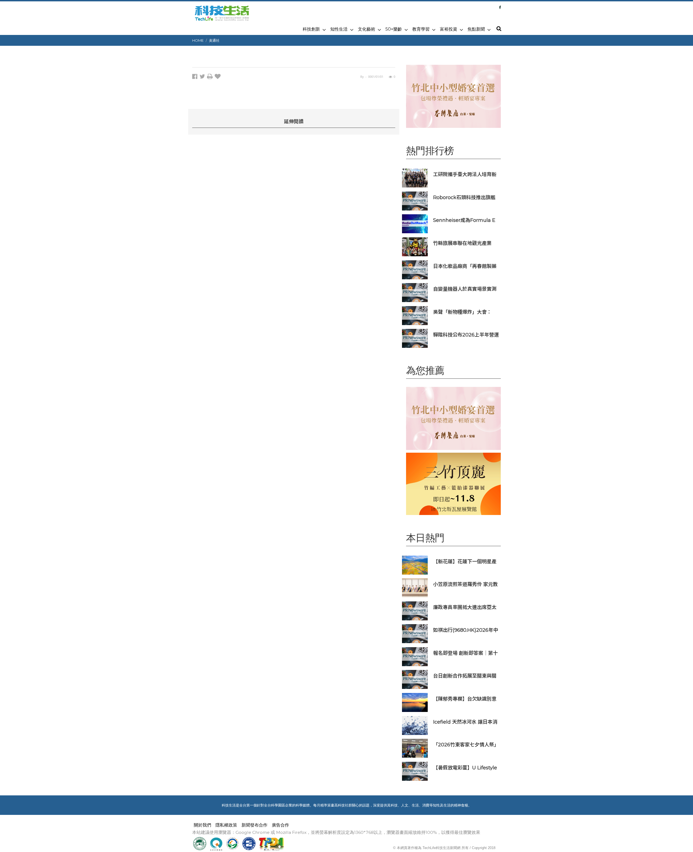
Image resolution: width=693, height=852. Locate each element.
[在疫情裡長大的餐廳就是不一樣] (453, 96)
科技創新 (311, 29)
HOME (198, 40)
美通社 (214, 40)
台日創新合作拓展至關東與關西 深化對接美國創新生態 (464, 676)
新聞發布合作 (254, 825)
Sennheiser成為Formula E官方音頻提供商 (464, 220)
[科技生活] (222, 16)
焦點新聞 (476, 29)
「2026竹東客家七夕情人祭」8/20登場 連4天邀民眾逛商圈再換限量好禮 (466, 744)
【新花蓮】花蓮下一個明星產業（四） (464, 561)
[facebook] (196, 77)
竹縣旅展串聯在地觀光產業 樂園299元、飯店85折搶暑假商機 (464, 243)
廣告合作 (280, 825)
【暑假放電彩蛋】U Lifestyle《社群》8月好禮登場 (465, 767)
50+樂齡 (393, 29)
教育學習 (421, 29)
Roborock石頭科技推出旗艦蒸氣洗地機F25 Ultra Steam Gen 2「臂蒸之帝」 (464, 197)
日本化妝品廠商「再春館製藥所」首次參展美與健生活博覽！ (464, 266)
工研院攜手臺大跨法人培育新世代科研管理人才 (464, 174)
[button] (499, 29)
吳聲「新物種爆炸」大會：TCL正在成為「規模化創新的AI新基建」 (464, 312)
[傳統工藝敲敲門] (453, 484)
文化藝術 (366, 29)
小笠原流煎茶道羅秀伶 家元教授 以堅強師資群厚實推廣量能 (465, 584)
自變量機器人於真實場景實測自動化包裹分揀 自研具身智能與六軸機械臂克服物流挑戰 (465, 289)
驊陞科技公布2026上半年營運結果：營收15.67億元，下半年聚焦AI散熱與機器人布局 (466, 335)
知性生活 (339, 29)
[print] (211, 77)
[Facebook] (500, 7)
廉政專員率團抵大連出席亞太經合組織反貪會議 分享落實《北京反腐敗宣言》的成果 (464, 607)
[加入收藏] (218, 77)
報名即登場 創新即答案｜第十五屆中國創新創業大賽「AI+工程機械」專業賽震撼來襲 (466, 653)
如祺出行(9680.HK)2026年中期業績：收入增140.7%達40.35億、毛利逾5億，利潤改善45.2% (465, 630)
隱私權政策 (226, 825)
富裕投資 (448, 29)
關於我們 (202, 825)
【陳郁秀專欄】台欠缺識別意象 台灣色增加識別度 (464, 699)
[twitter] (203, 77)
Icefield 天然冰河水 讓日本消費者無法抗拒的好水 (465, 722)
